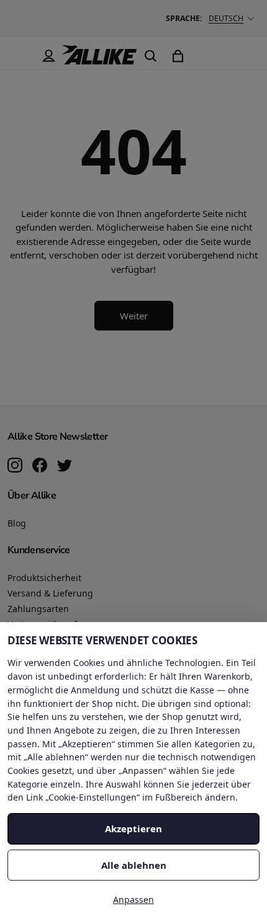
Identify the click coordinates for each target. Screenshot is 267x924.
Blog (16, 523)
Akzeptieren (133, 828)
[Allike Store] (99, 59)
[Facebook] (39, 466)
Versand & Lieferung (50, 593)
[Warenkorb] (177, 55)
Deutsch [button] (226, 18)
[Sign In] (48, 55)
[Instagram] (14, 466)
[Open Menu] (21, 55)
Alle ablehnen (133, 865)
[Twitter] (64, 466)
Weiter (134, 315)
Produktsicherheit (44, 578)
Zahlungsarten (38, 609)
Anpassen (133, 899)
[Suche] (150, 55)
